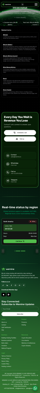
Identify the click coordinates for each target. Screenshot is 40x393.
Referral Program (6, 348)
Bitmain (5, 35)
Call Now (19, 241)
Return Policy (5, 361)
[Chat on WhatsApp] (35, 388)
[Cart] (22, 4)
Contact (3, 325)
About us (4, 322)
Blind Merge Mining (9, 67)
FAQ (2, 330)
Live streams (25, 340)
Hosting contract (6, 366)
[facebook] (11, 285)
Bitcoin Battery (7, 44)
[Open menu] (36, 4)
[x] (3, 285)
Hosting (23, 325)
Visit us (22, 139)
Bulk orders (4, 343)
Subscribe (20, 314)
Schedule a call (22, 132)
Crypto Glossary (26, 345)
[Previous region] (2, 251)
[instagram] (15, 285)
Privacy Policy (5, 358)
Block (5, 78)
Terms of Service (6, 356)
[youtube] (19, 285)
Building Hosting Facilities (8, 338)
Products (24, 322)
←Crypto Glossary (20, 17)
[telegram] (23, 285)
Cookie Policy (5, 364)
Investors (4, 345)
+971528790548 (9, 388)
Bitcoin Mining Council (10, 56)
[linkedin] (7, 285)
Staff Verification (6, 327)
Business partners (6, 340)
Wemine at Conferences (28, 343)
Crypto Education (26, 338)
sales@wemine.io (31, 388)
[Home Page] (6, 4)
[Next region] (37, 251)
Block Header (7, 90)
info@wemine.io (20, 388)
